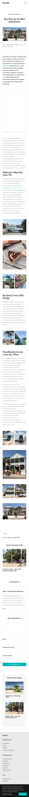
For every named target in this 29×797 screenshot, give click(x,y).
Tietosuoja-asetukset (7, 794)
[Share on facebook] (3, 537)
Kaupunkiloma (7, 759)
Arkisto (8, 44)
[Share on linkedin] (11, 537)
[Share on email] (18, 537)
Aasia (4, 745)
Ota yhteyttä (7, 779)
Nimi (5, 639)
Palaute (5, 781)
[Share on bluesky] (15, 537)
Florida (5, 533)
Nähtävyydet (7, 770)
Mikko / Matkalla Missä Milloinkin (13, 591)
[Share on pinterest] (9, 537)
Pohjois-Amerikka (13, 14)
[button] (25, 3)
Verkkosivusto (7, 655)
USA (20, 14)
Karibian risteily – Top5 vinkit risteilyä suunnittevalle (12, 570)
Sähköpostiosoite (9, 647)
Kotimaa (5, 761)
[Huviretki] (6, 3)
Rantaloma (6, 763)
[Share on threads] (7, 537)
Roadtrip (5, 765)
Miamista (6, 66)
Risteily (5, 768)
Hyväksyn (23, 794)
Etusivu (4, 44)
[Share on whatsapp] (13, 537)
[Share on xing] (16, 537)
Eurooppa (6, 743)
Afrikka (5, 748)
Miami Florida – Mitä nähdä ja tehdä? (13, 696)
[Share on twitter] (5, 537)
